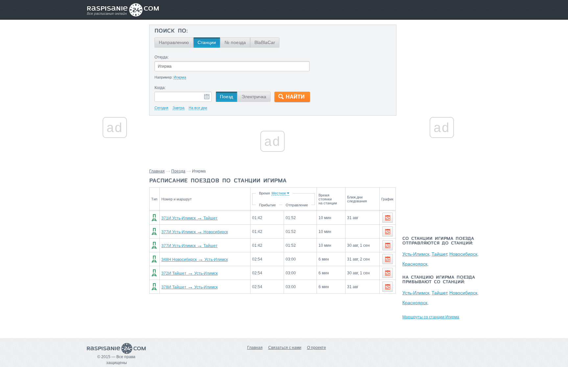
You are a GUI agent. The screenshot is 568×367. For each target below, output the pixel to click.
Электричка (254, 96)
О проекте (316, 347)
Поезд (226, 96)
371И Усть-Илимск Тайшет (189, 218)
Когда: (160, 87)
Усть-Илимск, (416, 254)
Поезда (178, 171)
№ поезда (235, 42)
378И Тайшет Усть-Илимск (189, 287)
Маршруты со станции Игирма (430, 317)
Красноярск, (415, 263)
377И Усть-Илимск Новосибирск (194, 232)
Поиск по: (171, 31)
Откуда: (161, 57)
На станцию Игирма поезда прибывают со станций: (438, 280)
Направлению (174, 42)
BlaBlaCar (264, 42)
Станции (207, 42)
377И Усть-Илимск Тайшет (189, 245)
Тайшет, (440, 254)
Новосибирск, (464, 254)
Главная (157, 171)
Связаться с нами (284, 347)
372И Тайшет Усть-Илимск (189, 273)
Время (264, 193)
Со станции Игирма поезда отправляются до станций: (438, 241)
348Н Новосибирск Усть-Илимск (194, 259)
